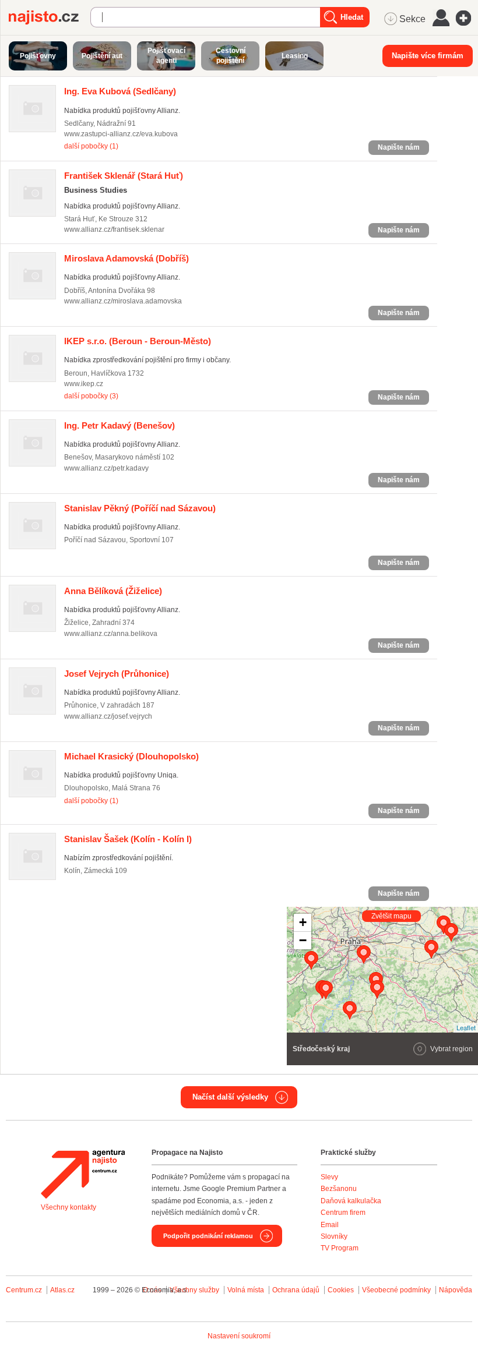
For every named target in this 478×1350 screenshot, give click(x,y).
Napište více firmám (427, 55)
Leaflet (466, 1027)
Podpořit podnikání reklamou (208, 1235)
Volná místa (245, 1290)
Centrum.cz (24, 1290)
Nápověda (455, 1290)
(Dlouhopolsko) (131, 756)
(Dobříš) (126, 258)
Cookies (341, 1290)
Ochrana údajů (295, 1290)
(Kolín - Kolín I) (128, 839)
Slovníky (334, 1236)
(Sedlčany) (120, 91)
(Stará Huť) (123, 176)
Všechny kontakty (68, 1207)
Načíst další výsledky (230, 1097)
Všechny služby (195, 1290)
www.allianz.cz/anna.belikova (110, 634)
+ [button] (303, 922)
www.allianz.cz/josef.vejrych (108, 716)
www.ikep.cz (83, 384)
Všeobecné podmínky (396, 1290)
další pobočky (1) (91, 146)
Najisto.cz (49, 17)
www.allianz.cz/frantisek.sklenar (114, 229)
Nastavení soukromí (239, 1336)
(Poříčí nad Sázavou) (140, 508)
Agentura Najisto (83, 1174)
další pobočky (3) (91, 396)
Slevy (329, 1177)
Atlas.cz (62, 1290)
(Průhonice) (116, 673)
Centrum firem (343, 1212)
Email (330, 1225)
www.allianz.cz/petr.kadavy (106, 468)
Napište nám (399, 147)
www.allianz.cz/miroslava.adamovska (123, 301)
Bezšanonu (339, 1189)
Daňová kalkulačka (351, 1201)
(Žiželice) (113, 591)
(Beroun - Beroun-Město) (137, 341)
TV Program (339, 1248)
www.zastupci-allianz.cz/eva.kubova (121, 134)
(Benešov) (119, 425)
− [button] (303, 940)
